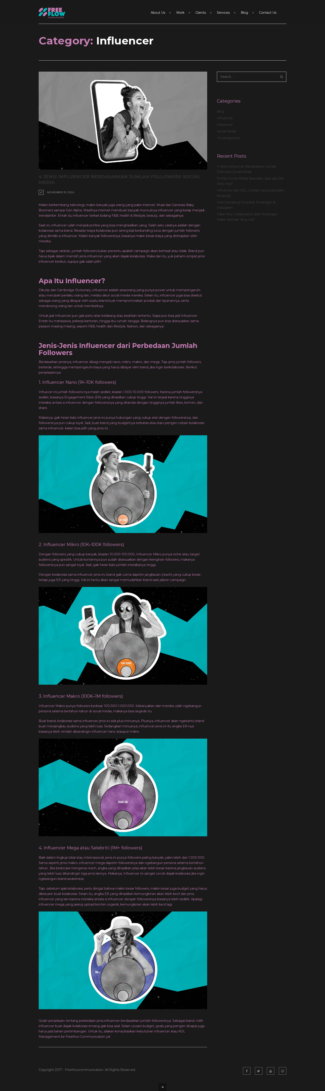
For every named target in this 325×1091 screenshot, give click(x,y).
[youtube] (270, 1071)
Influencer (225, 118)
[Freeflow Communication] (52, 15)
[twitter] (258, 1071)
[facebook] (246, 1071)
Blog (220, 111)
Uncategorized (228, 138)
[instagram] (282, 1071)
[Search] (281, 77)
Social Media (226, 131)
